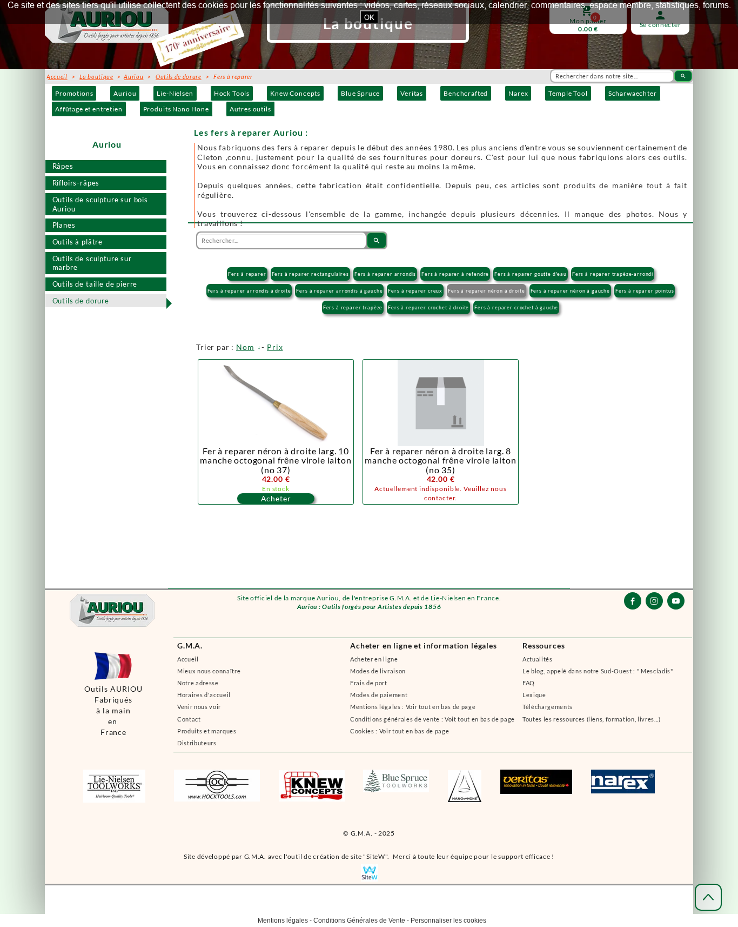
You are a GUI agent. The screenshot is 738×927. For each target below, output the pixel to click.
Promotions (74, 93)
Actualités (537, 659)
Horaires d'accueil (204, 694)
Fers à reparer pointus (644, 291)
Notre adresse (198, 682)
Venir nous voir (199, 706)
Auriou (124, 93)
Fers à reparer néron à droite (486, 291)
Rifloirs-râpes (76, 182)
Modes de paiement (378, 694)
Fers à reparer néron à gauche (570, 291)
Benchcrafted (466, 93)
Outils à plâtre (77, 241)
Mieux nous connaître (208, 670)
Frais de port (368, 682)
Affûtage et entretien (89, 109)
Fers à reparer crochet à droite (428, 307)
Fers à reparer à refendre (455, 274)
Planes (64, 225)
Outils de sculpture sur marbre (92, 263)
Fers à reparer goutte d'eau (530, 274)
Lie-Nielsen (175, 93)
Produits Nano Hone (176, 109)
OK (369, 17)
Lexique (534, 694)
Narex (518, 93)
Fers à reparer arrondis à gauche (339, 291)
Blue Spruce (360, 93)
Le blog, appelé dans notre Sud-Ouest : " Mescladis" (597, 670)
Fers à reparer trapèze (353, 307)
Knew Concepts (295, 93)
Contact (189, 719)
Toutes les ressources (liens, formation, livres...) (591, 719)
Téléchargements (547, 706)
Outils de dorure (80, 300)
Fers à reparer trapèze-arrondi (612, 274)
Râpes (62, 166)
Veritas (411, 93)
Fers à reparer (247, 274)
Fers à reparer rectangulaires (310, 274)
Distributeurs (197, 742)
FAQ (528, 682)
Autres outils (250, 109)
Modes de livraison (378, 670)
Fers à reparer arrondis (385, 274)
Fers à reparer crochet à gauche (516, 307)
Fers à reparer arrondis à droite (249, 291)
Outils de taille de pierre (95, 284)
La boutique (96, 76)
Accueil (188, 659)
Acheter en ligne (374, 659)
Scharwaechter (632, 93)
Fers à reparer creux (415, 291)
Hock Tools (232, 93)
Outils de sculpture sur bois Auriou (100, 204)
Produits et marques (207, 730)
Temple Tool (567, 93)
